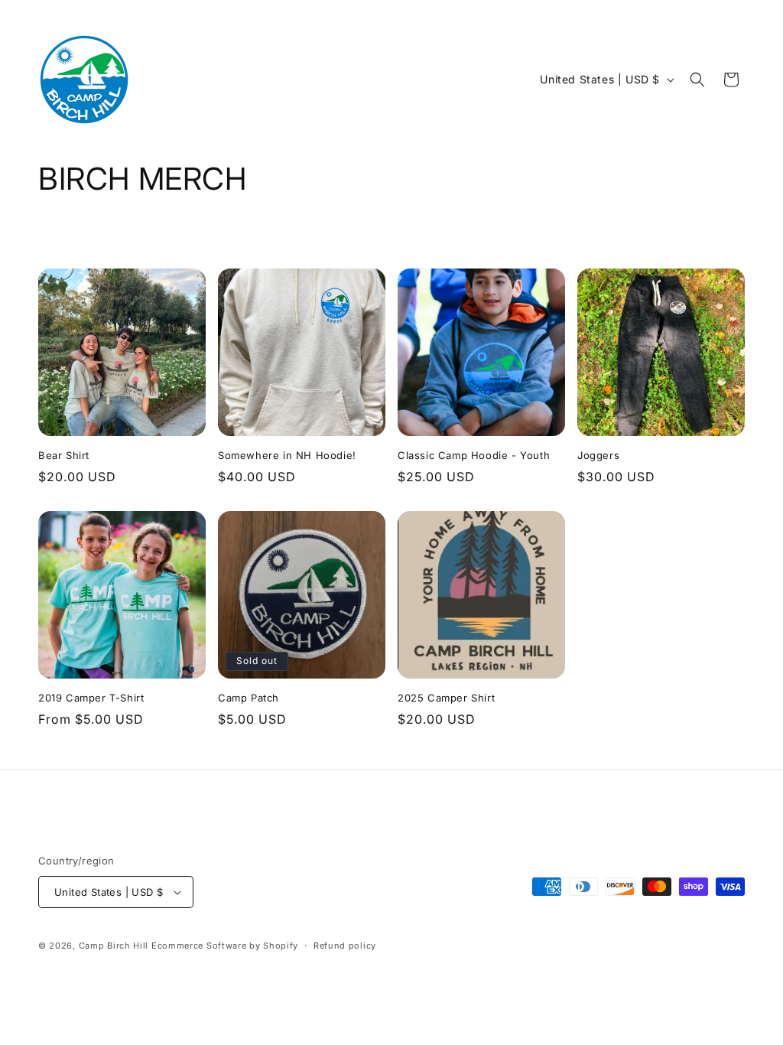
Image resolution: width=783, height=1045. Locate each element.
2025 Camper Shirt (446, 698)
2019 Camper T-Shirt (91, 698)
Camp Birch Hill (114, 945)
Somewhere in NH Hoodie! (287, 455)
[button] (697, 79)
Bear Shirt (63, 455)
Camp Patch (248, 698)
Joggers (598, 455)
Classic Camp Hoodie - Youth (474, 455)
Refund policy (345, 945)
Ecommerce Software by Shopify (224, 945)
